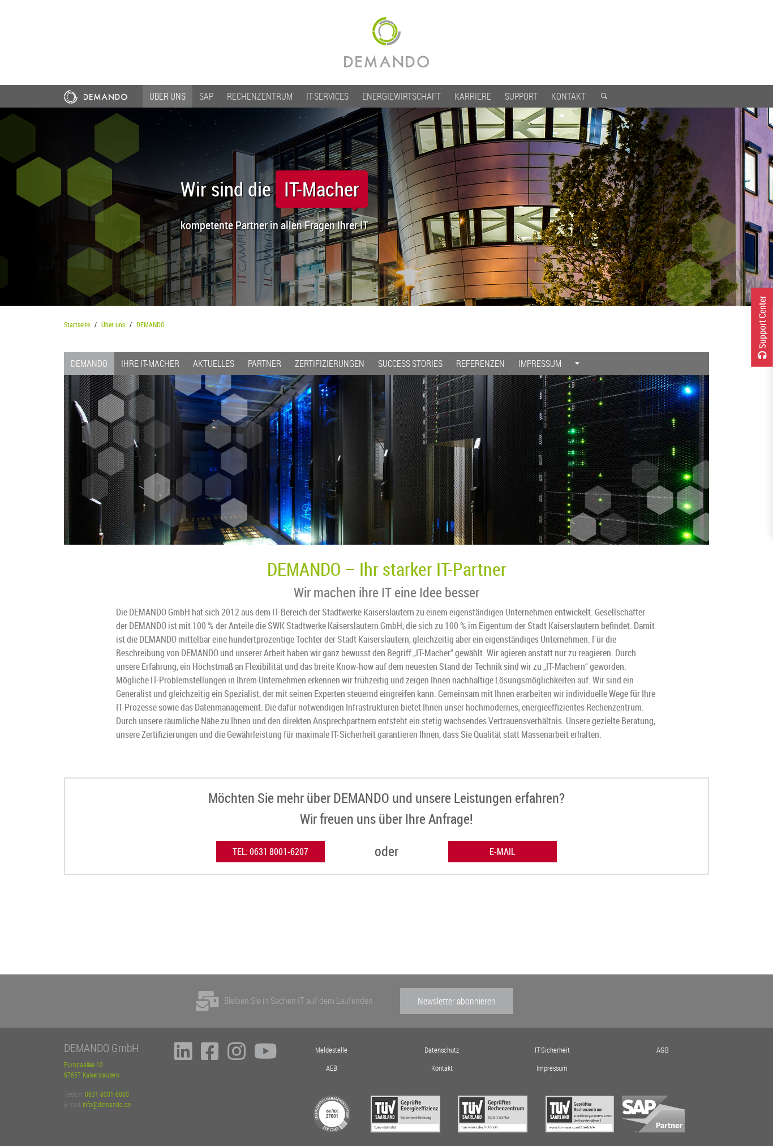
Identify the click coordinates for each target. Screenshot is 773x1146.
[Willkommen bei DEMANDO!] (386, 42)
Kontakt (568, 96)
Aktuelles (213, 363)
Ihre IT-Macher (150, 363)
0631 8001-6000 (107, 1093)
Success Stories (410, 363)
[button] (577, 363)
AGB (662, 1050)
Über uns (167, 96)
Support (521, 96)
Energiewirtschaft (401, 96)
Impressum (539, 363)
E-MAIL (502, 851)
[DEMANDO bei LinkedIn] (183, 1056)
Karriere (472, 96)
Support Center (762, 323)
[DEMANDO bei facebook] (210, 1056)
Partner (264, 363)
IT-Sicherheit (552, 1050)
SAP (206, 96)
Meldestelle (331, 1050)
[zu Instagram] (236, 1056)
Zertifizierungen (329, 363)
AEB (331, 1068)
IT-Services (327, 96)
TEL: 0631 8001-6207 (270, 851)
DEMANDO (150, 324)
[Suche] (604, 96)
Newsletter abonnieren (457, 1001)
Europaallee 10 (83, 1064)
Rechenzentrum (260, 96)
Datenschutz (441, 1050)
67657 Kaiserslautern (91, 1074)
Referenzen (480, 363)
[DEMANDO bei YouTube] (265, 1056)
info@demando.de (107, 1104)
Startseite (77, 324)
